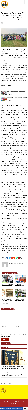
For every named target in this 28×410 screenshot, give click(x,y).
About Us (6, 402)
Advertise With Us (19, 402)
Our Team (12, 402)
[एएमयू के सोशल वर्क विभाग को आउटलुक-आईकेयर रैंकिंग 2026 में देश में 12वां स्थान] (7, 293)
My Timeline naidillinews (6, 383)
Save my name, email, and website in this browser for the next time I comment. (13, 335)
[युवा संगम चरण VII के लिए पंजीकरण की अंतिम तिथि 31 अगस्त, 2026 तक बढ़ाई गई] (4, 99)
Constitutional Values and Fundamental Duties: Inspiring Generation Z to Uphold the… (12, 368)
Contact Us (14, 403)
